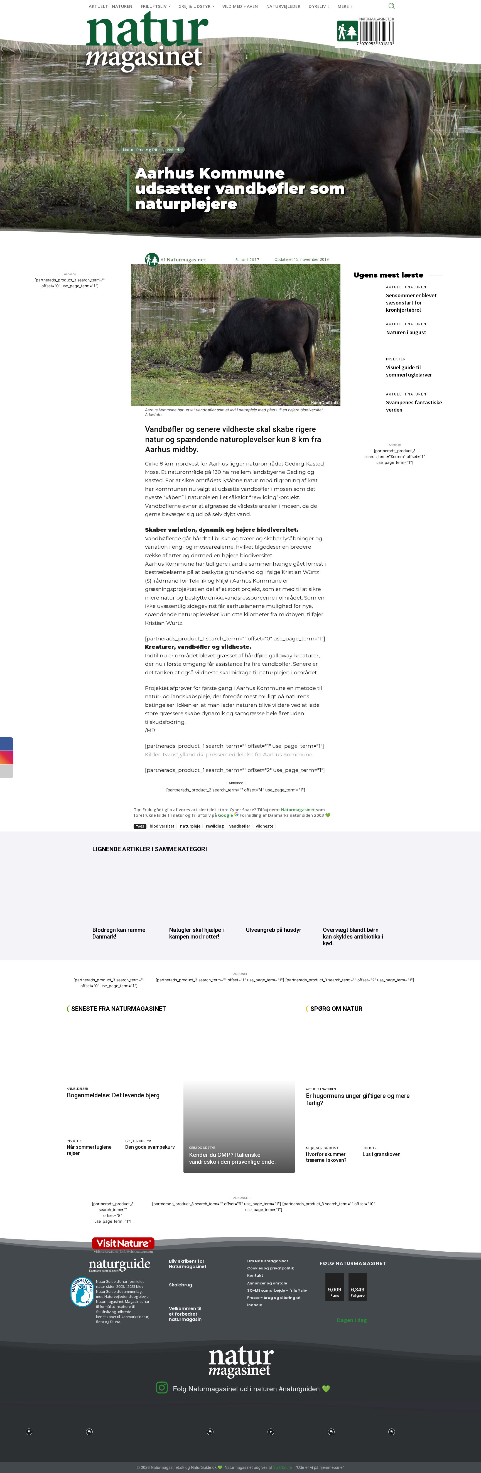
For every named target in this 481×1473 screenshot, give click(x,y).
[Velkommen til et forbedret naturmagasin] (221, 1314)
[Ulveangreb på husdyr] (279, 891)
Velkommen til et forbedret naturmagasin (185, 1314)
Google (225, 815)
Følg (358, 1275)
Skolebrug (180, 1285)
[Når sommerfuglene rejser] (93, 1122)
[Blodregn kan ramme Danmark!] (125, 891)
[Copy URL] (256, 242)
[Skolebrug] (221, 1290)
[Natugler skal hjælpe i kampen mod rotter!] (202, 891)
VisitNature (282, 1467)
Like (335, 1275)
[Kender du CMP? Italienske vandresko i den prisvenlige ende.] (239, 1095)
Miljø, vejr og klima (322, 1148)
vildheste (264, 826)
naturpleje (190, 826)
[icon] (162, 1392)
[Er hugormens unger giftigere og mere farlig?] (360, 1051)
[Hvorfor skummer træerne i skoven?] (331, 1129)
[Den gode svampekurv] (151, 1122)
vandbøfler (239, 826)
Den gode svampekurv (150, 1147)
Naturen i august (406, 332)
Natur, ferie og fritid (142, 149)
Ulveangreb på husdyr (273, 930)
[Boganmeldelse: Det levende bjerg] (122, 1051)
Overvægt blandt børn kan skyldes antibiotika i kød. (353, 937)
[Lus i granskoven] (388, 1129)
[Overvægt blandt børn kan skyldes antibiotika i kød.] (356, 891)
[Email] (231, 242)
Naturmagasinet (187, 260)
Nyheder (175, 149)
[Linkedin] (218, 242)
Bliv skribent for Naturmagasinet (188, 1264)
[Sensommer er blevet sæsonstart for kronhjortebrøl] (367, 298)
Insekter (396, 359)
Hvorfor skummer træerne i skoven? (326, 1157)
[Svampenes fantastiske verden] (367, 405)
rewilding (215, 826)
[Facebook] (205, 242)
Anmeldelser (77, 1088)
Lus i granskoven (382, 1154)
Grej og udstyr (138, 1140)
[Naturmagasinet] (153, 260)
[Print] (243, 242)
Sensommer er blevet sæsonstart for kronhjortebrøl (411, 302)
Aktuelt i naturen (406, 287)
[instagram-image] (29, 1430)
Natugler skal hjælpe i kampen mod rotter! (196, 933)
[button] (391, 5)
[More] (270, 242)
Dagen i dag (352, 1320)
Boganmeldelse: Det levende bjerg (113, 1095)
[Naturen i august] (367, 335)
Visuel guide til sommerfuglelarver (409, 371)
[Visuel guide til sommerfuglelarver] (367, 370)
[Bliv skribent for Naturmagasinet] (222, 1266)
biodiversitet (162, 826)
